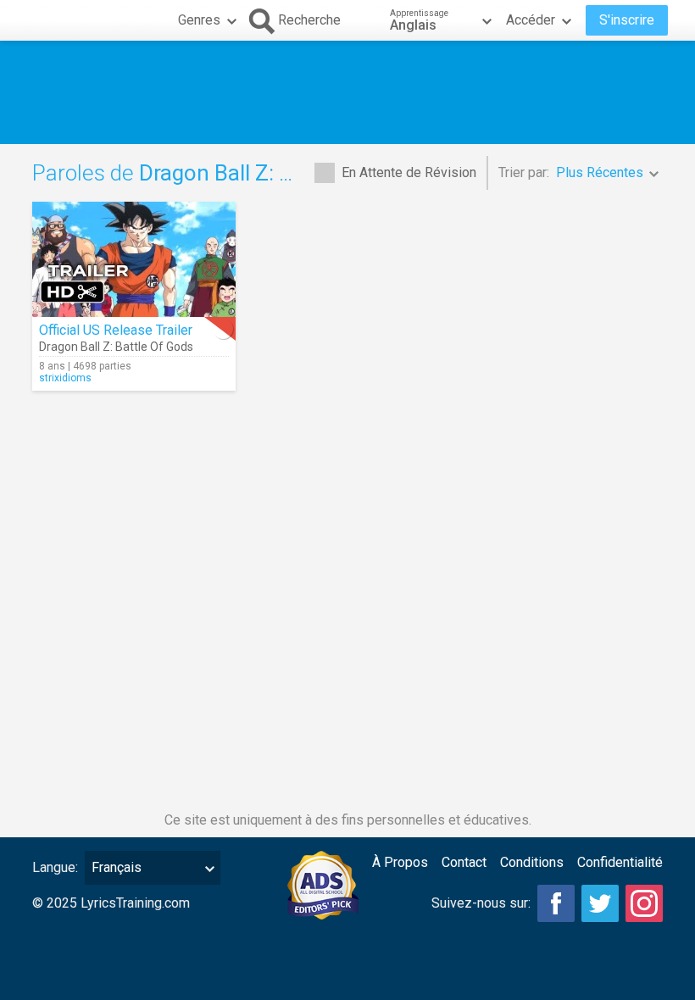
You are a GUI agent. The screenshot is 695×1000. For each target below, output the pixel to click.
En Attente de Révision (409, 172)
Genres (199, 20)
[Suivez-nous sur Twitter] (600, 903)
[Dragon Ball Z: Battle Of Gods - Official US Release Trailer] (134, 259)
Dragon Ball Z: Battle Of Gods (116, 346)
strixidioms (65, 378)
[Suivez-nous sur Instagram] (644, 903)
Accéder (530, 20)
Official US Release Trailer (115, 330)
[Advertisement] (347, 92)
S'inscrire (626, 20)
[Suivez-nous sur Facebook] (556, 903)
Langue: (55, 867)
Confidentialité (620, 862)
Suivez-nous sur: (481, 903)
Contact (464, 862)
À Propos (400, 862)
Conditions (532, 862)
